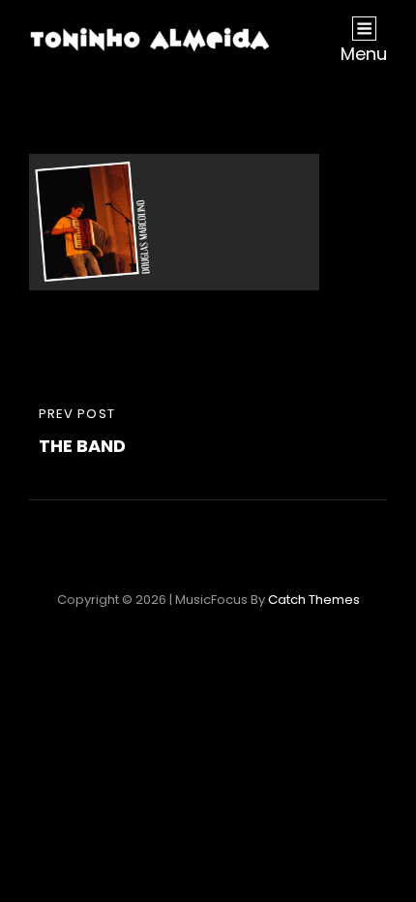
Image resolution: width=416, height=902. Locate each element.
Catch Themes (314, 599)
